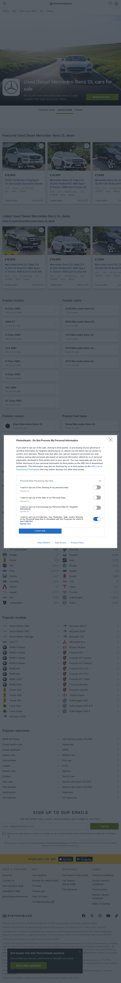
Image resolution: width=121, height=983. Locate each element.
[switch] (97, 487)
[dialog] (60, 491)
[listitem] (60, 480)
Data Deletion (43, 542)
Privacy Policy (77, 542)
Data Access (60, 542)
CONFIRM (40, 531)
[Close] (111, 441)
